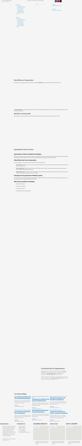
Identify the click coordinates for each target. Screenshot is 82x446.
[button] (23, 16)
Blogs (17, 13)
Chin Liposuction (20, 20)
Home (18, 4)
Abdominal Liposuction (21, 6)
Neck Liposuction (20, 10)
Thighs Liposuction (21, 12)
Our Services (19, 5)
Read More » (16, 405)
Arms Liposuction (20, 9)
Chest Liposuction (21, 11)
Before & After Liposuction (57, 5)
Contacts (54, 4)
